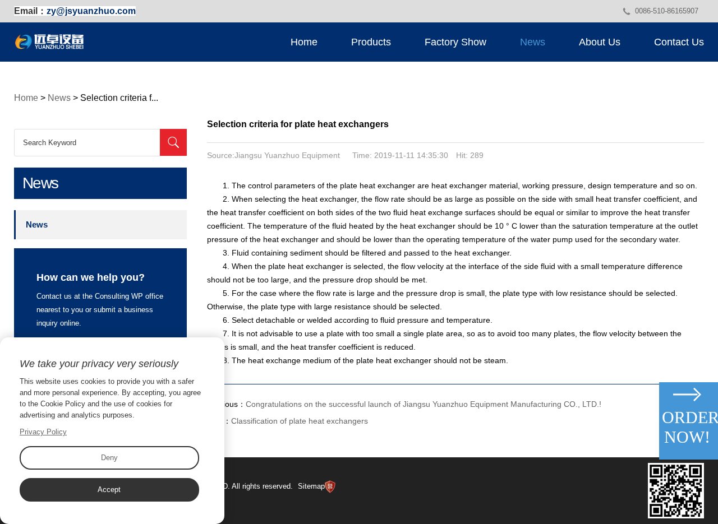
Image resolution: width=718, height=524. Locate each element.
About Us (599, 42)
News (532, 42)
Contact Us (679, 42)
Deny (109, 457)
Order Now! (688, 427)
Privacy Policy (43, 432)
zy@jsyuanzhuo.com (91, 11)
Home (304, 42)
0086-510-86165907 (666, 11)
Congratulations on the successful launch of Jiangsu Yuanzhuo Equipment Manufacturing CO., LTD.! (423, 404)
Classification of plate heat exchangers (299, 420)
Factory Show (455, 42)
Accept (109, 489)
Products (371, 42)
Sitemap (311, 486)
